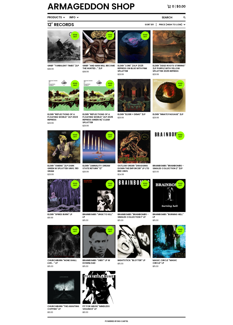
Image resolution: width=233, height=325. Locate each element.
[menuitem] (56, 17)
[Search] (184, 17)
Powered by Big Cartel (116, 321)
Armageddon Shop (91, 6)
